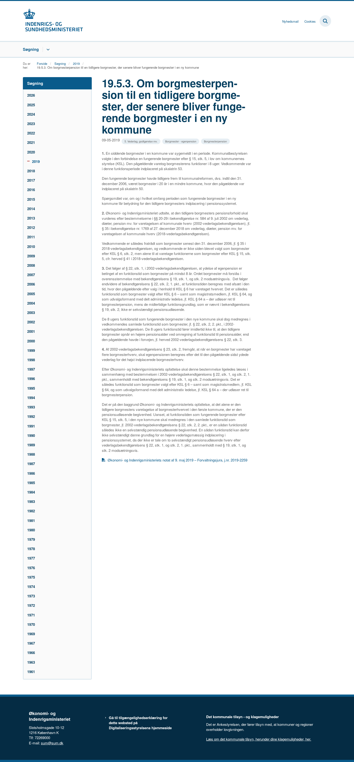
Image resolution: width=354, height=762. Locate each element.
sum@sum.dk (52, 742)
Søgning (31, 49)
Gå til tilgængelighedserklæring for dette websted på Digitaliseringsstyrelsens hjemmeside (140, 722)
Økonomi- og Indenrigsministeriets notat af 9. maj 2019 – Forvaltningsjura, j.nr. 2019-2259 (177, 459)
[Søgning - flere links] (47, 49)
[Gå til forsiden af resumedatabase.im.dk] (53, 21)
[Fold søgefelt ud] (325, 21)
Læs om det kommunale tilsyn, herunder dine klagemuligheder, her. (258, 739)
